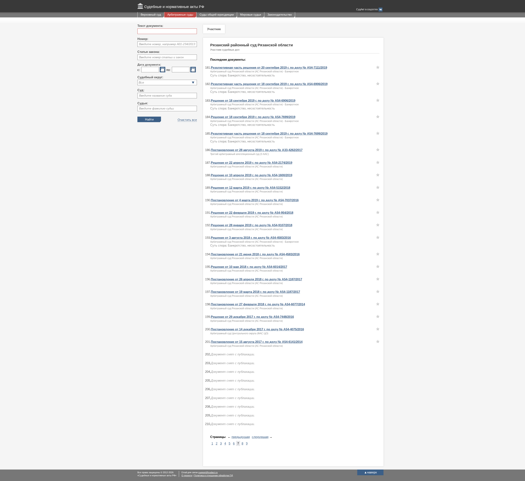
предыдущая (241, 437)
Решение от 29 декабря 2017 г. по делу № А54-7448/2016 (252, 316)
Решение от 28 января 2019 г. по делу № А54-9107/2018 (251, 225)
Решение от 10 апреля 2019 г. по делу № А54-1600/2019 (251, 175)
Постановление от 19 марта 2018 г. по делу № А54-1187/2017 (255, 291)
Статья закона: (148, 51)
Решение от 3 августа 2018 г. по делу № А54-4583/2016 (251, 237)
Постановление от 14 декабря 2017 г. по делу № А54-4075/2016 (257, 329)
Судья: (142, 103)
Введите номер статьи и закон (161, 57)
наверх (370, 472)
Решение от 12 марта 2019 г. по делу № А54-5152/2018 (250, 187)
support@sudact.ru (208, 472)
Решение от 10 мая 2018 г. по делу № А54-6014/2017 (249, 266)
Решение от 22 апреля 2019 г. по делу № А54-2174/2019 (251, 162)
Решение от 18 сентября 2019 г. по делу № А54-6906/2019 (253, 100)
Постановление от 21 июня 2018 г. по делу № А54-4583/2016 (255, 254)
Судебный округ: (150, 77)
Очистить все (187, 120)
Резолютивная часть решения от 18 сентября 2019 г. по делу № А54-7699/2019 (269, 133)
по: (168, 70)
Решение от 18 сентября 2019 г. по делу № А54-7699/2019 (253, 117)
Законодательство (279, 14)
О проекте (186, 475)
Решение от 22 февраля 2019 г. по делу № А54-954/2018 (252, 212)
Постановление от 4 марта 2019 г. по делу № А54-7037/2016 (255, 200)
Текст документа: (150, 25)
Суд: (140, 90)
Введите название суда (155, 95)
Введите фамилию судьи (156, 108)
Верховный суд (151, 14)
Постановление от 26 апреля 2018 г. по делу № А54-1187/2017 (256, 279)
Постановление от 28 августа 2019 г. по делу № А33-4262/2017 (256, 150)
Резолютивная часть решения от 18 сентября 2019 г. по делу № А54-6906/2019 (269, 84)
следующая (260, 437)
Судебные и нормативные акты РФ (174, 7)
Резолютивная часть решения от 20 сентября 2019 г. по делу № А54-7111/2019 (269, 67)
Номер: (142, 39)
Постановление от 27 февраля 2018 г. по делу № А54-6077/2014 (258, 304)
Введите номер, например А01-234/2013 (167, 44)
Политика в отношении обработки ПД (213, 475)
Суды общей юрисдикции (217, 14)
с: (138, 70)
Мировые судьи (250, 14)
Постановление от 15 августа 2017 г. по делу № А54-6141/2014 (256, 341)
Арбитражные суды (180, 14)
